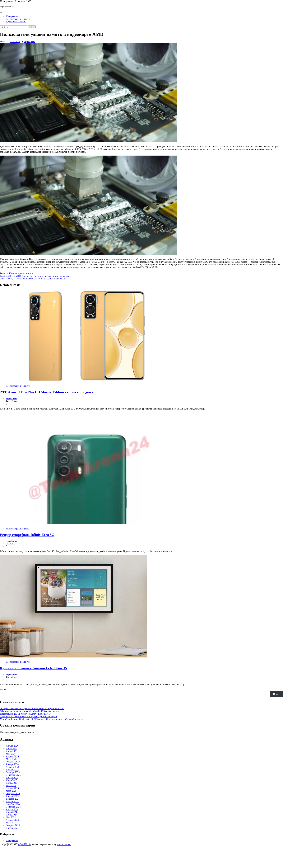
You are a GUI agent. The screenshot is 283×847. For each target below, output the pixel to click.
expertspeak (29, 41)
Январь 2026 (12, 764)
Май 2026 (11, 753)
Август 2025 (12, 777)
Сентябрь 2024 (13, 806)
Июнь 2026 (11, 751)
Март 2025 (11, 791)
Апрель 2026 (12, 756)
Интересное (12, 16)
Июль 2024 (11, 812)
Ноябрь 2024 (12, 801)
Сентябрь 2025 (13, 775)
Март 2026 (11, 759)
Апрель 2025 (12, 788)
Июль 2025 (11, 780)
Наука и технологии (16, 21)
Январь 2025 (12, 796)
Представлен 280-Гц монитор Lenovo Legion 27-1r (25, 714)
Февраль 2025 (13, 793)
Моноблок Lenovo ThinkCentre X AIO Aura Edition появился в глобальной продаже (41, 719)
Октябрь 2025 (13, 772)
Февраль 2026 (13, 761)
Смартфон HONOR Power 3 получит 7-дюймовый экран (28, 716)
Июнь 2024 (11, 814)
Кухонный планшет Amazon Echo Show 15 (33, 668)
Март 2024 (11, 822)
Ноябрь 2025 (12, 769)
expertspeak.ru (7, 6)
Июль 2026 (11, 748)
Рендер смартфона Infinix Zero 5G (27, 535)
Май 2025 (11, 785)
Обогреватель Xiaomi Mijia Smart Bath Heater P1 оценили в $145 (32, 708)
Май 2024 (11, 817)
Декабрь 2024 (12, 799)
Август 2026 (12, 745)
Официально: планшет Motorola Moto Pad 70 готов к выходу (30, 711)
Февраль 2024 (13, 825)
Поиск (3, 689)
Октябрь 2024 (13, 804)
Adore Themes (64, 844)
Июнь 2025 (11, 783)
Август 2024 (12, 809)
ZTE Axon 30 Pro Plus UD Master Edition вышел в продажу (46, 392)
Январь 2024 (12, 828)
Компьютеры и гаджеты (18, 19)
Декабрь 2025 (12, 767)
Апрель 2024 (12, 820)
